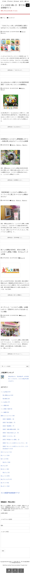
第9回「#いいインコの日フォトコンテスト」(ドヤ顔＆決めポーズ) (15, 447)
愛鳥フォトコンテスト (8, 415)
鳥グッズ (23, 31)
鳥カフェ (13, 145)
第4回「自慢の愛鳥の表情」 (11, 429)
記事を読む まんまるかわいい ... (15, 126)
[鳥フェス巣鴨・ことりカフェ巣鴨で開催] (11, 271)
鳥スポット (19, 145)
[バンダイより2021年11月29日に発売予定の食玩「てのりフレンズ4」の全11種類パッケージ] (11, 46)
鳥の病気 (6, 398)
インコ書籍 (5, 405)
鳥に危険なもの (8, 395)
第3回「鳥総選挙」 (8, 426)
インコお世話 (5, 391)
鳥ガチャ (23, 88)
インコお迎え (5, 402)
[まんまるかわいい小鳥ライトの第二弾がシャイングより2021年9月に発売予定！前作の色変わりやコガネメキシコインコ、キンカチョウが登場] (11, 103)
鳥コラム (4, 465)
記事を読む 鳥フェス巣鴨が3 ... (15, 295)
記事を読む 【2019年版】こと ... (15, 237)
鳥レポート (25, 145)
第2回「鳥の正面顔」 (9, 422)
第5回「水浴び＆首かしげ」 (11, 432)
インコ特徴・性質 (6, 409)
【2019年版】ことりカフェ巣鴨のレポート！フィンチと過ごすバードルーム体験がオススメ (14, 194)
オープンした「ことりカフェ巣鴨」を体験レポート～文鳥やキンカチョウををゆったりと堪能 (14, 309)
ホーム (3, 17)
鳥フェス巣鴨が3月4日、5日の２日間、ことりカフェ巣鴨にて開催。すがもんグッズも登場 (14, 252)
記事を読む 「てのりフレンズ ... (15, 70)
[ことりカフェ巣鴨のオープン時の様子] (11, 330)
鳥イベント (5, 455)
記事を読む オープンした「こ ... (15, 353)
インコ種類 (5, 412)
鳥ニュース (3, 33)
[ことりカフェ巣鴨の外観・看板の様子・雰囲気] (11, 213)
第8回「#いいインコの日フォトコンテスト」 (15, 443)
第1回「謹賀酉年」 (8, 419)
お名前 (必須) (4, 513)
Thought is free (24, 565)
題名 (2, 525)
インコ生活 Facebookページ (10, 493)
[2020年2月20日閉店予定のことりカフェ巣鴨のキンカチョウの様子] (11, 158)
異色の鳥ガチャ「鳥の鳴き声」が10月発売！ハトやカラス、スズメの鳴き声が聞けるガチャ (18, 379)
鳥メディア (5, 482)
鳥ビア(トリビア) (6, 479)
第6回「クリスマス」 (9, 436)
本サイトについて (6, 452)
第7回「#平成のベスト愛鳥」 (11, 439)
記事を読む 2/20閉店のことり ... (15, 180)
